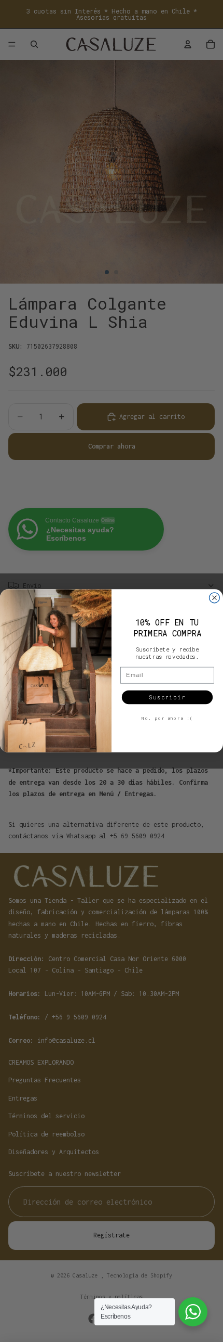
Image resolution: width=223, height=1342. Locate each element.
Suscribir (167, 697)
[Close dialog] (215, 598)
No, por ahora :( (167, 718)
